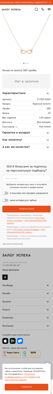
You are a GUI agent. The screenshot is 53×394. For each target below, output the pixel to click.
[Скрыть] (50, 3)
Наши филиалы (10, 270)
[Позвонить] (43, 9)
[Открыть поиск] (36, 9)
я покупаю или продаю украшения (29, 193)
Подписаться (26, 209)
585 (49, 108)
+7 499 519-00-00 (11, 265)
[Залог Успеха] (11, 9)
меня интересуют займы (23, 200)
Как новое (45, 127)
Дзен (5, 277)
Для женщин (44, 122)
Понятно (26, 387)
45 (49, 113)
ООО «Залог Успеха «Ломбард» (26, 229)
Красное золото (42, 104)
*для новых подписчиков (12, 243)
